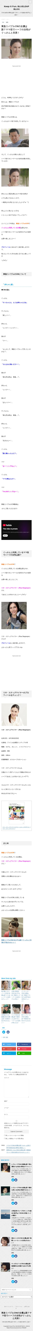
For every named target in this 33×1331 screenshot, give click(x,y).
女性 (7, 1037)
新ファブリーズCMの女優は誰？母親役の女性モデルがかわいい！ (26, 1018)
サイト (6, 1114)
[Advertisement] (16, 78)
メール (6, 1107)
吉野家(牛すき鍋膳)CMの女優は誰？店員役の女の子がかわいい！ (5, 1018)
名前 (6, 1101)
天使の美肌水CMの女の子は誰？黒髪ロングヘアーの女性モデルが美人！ (15, 995)
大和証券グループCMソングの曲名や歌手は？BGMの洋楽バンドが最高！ (21, 1213)
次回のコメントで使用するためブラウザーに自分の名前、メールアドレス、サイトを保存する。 (16, 1125)
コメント (6, 1077)
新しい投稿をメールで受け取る (15, 1138)
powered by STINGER (20, 1328)
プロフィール (18, 1306)
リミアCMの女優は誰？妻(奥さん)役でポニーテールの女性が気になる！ (15, 1018)
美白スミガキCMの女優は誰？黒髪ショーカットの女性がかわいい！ (21, 1240)
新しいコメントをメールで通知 (15, 1135)
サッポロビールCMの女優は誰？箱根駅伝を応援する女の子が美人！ (21, 1266)
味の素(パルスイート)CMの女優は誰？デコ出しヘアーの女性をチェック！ (5, 995)
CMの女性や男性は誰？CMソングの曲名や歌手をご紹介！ (16, 1322)
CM (4, 1037)
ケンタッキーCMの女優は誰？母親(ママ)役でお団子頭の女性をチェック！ (26, 996)
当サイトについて (8, 1306)
